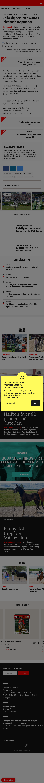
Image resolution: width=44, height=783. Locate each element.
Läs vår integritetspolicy (12, 397)
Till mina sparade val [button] (11, 403)
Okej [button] (35, 403)
